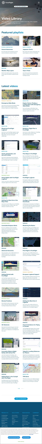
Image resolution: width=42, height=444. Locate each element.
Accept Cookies (26, 437)
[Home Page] (7, 2)
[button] (38, 2)
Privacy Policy (31, 434)
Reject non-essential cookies (13, 437)
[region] (21, 435)
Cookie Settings (35, 424)
